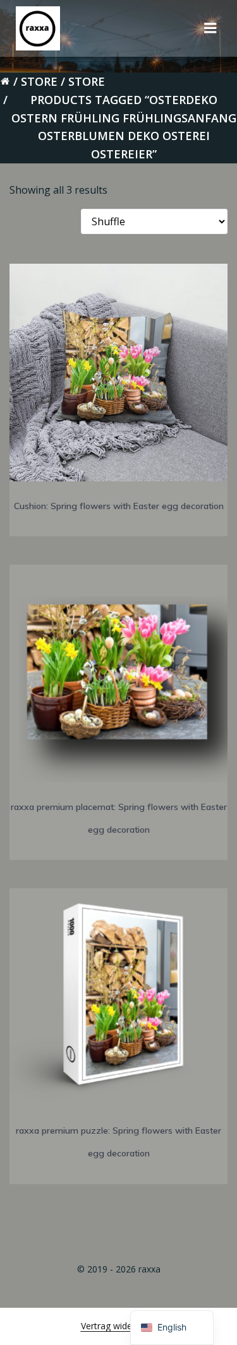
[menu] (210, 28)
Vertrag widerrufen (119, 1326)
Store (39, 81)
